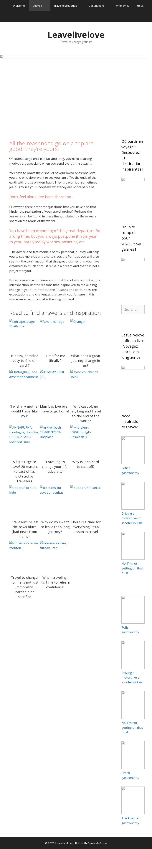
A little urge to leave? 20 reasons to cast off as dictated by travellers (24, 440)
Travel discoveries (65, 5)
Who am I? (122, 5)
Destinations (96, 5)
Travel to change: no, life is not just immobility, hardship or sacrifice (24, 556)
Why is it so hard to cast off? (85, 440)
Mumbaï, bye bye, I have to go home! (55, 385)
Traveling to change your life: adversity (55, 440)
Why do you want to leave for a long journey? (55, 500)
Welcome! (19, 5)
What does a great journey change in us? (86, 334)
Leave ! (37, 5)
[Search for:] (133, 309)
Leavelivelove (76, 34)
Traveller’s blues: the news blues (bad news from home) (24, 500)
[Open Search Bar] (146, 16)
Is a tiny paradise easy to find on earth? (24, 334)
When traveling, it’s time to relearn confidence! (55, 556)
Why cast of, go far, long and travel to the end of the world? (85, 385)
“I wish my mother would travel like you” (24, 385)
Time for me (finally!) (55, 334)
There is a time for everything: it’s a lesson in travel (86, 500)
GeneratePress (97, 843)
